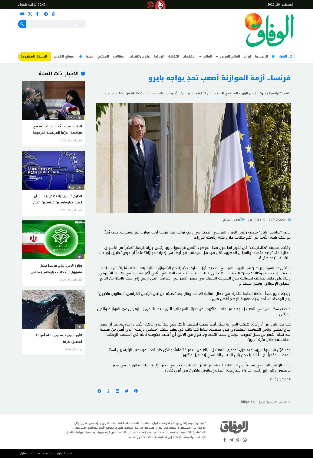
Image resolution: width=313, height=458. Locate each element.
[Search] (22, 24)
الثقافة (173, 56)
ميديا (89, 56)
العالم (207, 56)
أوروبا (237, 220)
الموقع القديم (65, 56)
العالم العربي (230, 56)
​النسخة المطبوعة (34, 56)
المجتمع (103, 56)
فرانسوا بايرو (267, 402)
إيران (247, 56)
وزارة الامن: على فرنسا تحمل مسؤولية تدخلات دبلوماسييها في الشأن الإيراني (56, 272)
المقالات (119, 56)
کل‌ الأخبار (285, 56)
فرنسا (283, 402)
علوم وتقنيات (139, 56)
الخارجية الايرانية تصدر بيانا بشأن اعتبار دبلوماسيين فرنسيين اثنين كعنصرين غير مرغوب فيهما (57, 202)
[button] (135, 390)
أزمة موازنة (249, 402)
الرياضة (159, 56)
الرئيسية (261, 56)
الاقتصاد (189, 56)
